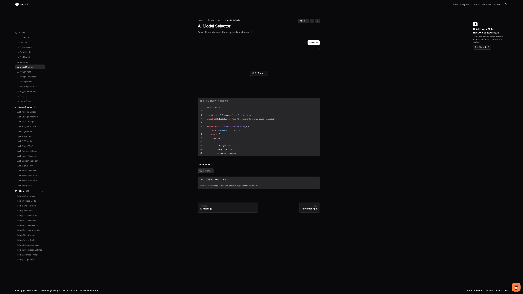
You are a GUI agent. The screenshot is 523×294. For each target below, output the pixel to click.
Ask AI (302, 21)
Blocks (477, 4)
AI (219, 20)
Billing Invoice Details (26, 206)
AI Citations (22, 42)
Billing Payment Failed (27, 215)
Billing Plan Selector (26, 235)
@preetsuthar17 (30, 290)
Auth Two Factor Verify (27, 180)
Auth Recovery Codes (27, 151)
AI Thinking (22, 96)
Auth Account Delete (26, 112)
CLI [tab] (200, 171)
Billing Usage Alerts (26, 259)
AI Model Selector (25, 67)
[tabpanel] (259, 183)
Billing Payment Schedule (28, 230)
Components (466, 4)
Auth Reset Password (27, 156)
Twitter (479, 290)
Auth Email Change (25, 121)
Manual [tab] (208, 171)
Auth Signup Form (25, 166)
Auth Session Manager (27, 161)
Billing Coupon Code (26, 201)
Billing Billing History (26, 196)
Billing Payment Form (26, 220)
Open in (312, 43)
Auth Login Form (24, 131)
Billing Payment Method (27, 225)
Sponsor (497, 4)
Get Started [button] (480, 47)
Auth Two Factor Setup (27, 175)
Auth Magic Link (24, 136)
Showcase (486, 4)
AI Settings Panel (24, 81)
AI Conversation (24, 47)
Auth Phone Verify (25, 146)
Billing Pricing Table (26, 240)
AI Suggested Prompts (27, 91)
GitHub (95, 290)
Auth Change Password (27, 117)
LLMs (505, 290)
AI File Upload (23, 57)
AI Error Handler (24, 52)
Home (455, 4)
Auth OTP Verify (24, 141)
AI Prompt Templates (26, 77)
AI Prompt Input (24, 72)
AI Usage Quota (24, 101)
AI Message (22, 62)
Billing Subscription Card (28, 245)
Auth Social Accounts (26, 170)
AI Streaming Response (27, 86)
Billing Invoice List (25, 210)
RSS (498, 290)
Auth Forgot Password (27, 126)
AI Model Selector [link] (233, 20)
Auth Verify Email (24, 185)
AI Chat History (24, 37)
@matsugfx (54, 290)
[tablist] (206, 170)
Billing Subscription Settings (29, 250)
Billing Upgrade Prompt (27, 255)
